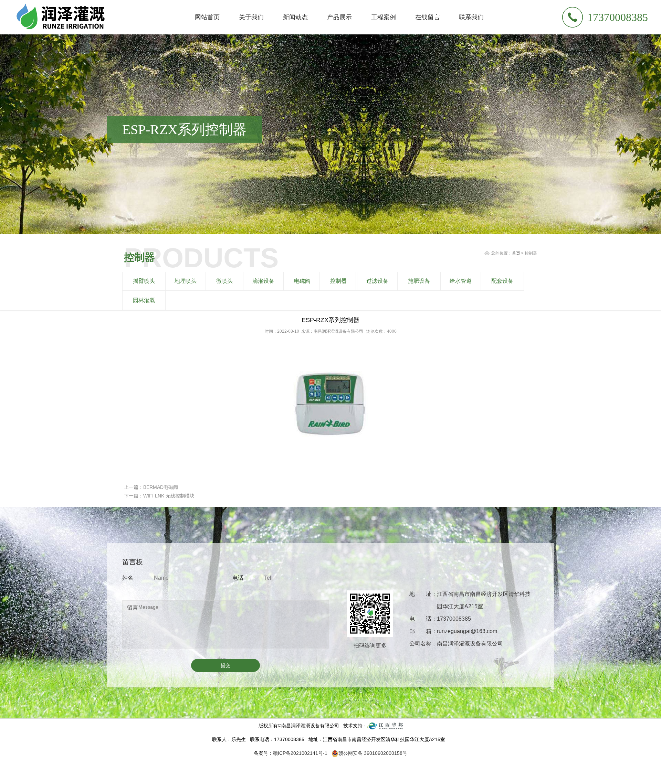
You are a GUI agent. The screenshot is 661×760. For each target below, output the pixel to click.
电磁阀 (302, 281)
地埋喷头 (186, 281)
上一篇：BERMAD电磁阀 (151, 487)
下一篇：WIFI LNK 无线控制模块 (159, 496)
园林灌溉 (144, 300)
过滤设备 (377, 281)
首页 (516, 253)
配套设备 (502, 281)
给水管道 (461, 281)
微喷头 (224, 281)
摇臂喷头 (144, 281)
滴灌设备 (263, 281)
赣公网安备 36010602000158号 (372, 753)
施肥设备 (419, 281)
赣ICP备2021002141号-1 (300, 753)
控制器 (338, 281)
